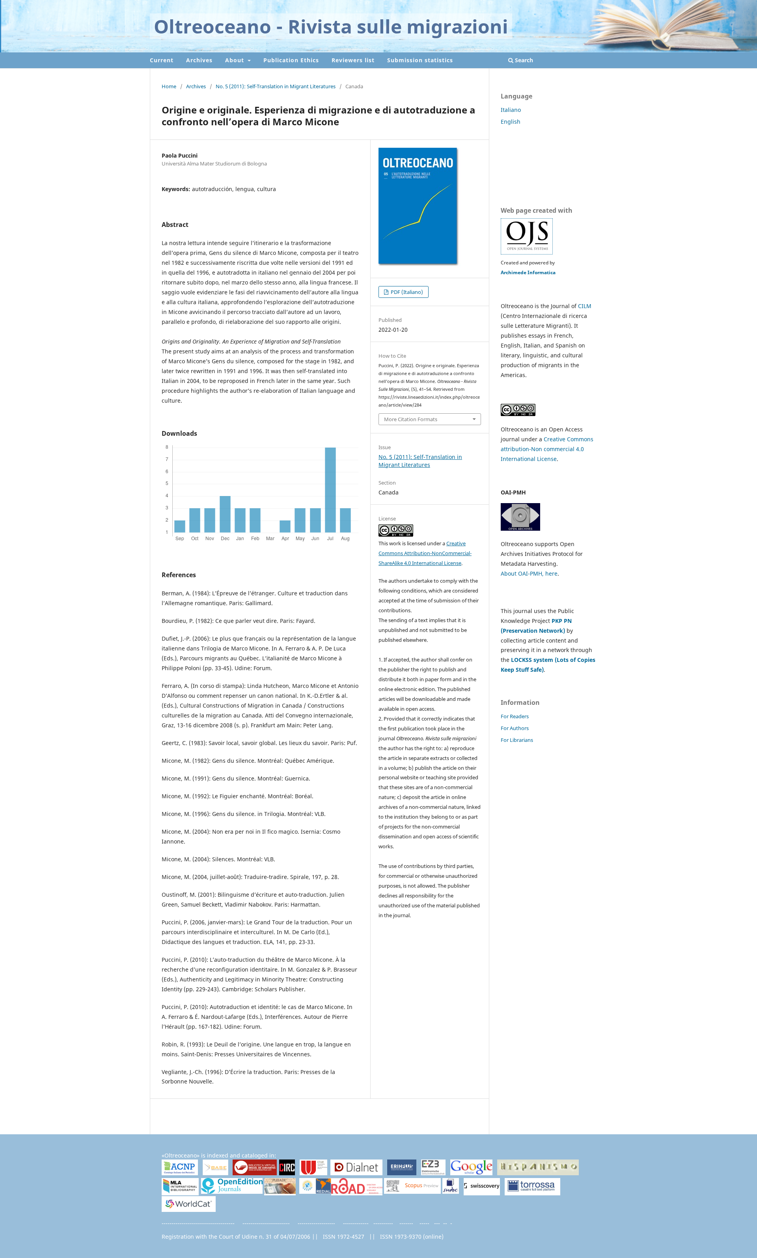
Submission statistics (420, 60)
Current (161, 60)
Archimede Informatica (528, 272)
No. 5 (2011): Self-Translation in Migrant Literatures (276, 86)
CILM (584, 306)
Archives (199, 60)
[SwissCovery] (482, 1192)
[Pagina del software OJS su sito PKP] (527, 252)
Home (169, 86)
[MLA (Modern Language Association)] (180, 1192)
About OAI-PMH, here (529, 573)
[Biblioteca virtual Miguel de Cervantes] (255, 1173)
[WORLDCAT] (189, 1209)
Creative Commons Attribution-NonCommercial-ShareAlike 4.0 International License (425, 553)
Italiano (511, 109)
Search (523, 60)
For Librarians (517, 739)
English (510, 121)
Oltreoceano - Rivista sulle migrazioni (331, 26)
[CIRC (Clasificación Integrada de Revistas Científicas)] (287, 1173)
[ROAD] (356, 1192)
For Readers (515, 716)
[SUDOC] (450, 1191)
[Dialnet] (356, 1173)
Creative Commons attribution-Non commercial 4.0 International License (547, 449)
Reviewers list (353, 60)
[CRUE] (313, 1173)
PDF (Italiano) (406, 291)
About (235, 60)
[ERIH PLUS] (402, 1173)
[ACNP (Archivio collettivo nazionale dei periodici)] (180, 1173)
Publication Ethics (291, 60)
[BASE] (215, 1173)
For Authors (515, 728)
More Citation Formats (410, 419)
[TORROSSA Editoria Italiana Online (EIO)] (532, 1192)
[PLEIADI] (280, 1192)
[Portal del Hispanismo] (538, 1173)
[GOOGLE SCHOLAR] (471, 1173)
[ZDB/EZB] (433, 1173)
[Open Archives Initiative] (520, 528)
